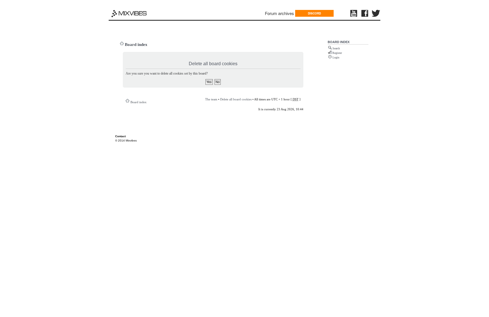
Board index (136, 44)
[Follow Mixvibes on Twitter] (376, 13)
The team (211, 99)
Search (336, 48)
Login (336, 57)
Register (337, 52)
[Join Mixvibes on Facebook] (365, 13)
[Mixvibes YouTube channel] (354, 13)
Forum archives (279, 13)
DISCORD (314, 13)
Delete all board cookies (236, 99)
